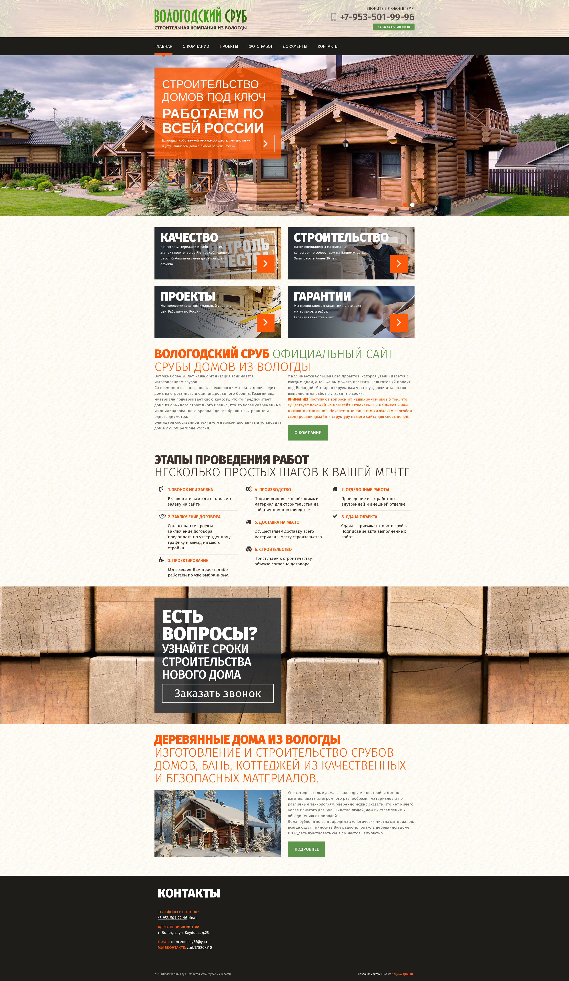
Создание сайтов (369, 974)
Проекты (229, 46)
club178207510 (199, 947)
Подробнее (307, 849)
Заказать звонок (393, 27)
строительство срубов (202, 974)
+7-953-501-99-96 (377, 17)
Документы (295, 46)
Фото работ (260, 46)
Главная (163, 46)
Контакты (328, 46)
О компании (196, 46)
